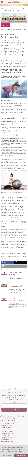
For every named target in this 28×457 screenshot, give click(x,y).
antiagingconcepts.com (7, 438)
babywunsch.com (5, 425)
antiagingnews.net (6, 427)
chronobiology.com (6, 433)
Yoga (18, 223)
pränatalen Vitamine (14, 118)
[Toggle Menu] (2, 2)
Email (14, 402)
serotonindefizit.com (7, 423)
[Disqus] (14, 332)
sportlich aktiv (22, 197)
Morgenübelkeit (18, 105)
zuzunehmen (18, 42)
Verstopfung (12, 209)
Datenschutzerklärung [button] (16, 451)
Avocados (14, 162)
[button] (7, 262)
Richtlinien (8, 45)
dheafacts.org (4, 440)
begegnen (14, 117)
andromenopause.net (7, 431)
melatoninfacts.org (6, 441)
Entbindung (3, 208)
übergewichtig (12, 54)
